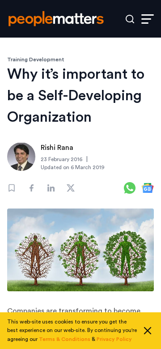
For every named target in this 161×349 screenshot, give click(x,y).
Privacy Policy (114, 339)
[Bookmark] (11, 187)
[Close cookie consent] (147, 330)
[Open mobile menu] (147, 19)
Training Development (35, 59)
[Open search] (130, 19)
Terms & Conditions (64, 339)
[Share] (31, 187)
